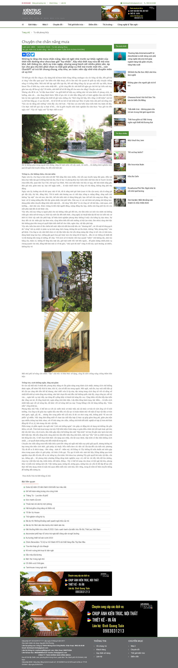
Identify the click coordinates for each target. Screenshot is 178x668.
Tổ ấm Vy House (32, 512)
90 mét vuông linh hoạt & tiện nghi (40, 550)
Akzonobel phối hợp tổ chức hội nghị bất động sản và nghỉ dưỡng (52, 533)
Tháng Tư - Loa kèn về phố (37, 495)
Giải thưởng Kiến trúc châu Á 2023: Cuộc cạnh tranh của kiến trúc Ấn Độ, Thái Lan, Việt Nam (63, 529)
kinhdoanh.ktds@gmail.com (132, 3)
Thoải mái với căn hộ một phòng (39, 504)
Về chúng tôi (101, 646)
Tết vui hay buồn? (135, 152)
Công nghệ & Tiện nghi (128, 24)
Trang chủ (26, 32)
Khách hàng (53, 3)
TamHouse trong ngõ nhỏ (36, 567)
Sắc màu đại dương (34, 555)
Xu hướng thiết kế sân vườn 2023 (39, 538)
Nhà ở (45, 24)
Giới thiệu (32, 24)
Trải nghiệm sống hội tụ (35, 517)
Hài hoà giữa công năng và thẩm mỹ (40, 508)
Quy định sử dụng (103, 653)
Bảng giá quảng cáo (39, 3)
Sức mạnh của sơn (33, 500)
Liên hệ (63, 3)
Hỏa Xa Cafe (133, 176)
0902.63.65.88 (151, 3)
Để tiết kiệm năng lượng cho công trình (42, 491)
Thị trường (108, 24)
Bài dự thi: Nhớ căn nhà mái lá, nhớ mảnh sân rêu (45, 525)
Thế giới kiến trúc (76, 24)
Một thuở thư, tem (136, 140)
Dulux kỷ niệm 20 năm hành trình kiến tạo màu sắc (46, 487)
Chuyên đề (58, 24)
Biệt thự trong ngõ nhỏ (35, 559)
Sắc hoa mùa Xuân (136, 164)
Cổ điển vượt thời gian (35, 563)
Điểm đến (93, 24)
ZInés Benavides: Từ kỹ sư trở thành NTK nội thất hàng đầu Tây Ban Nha (55, 542)
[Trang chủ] (23, 26)
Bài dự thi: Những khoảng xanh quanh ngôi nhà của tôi (47, 521)
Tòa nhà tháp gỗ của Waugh (37, 546)
